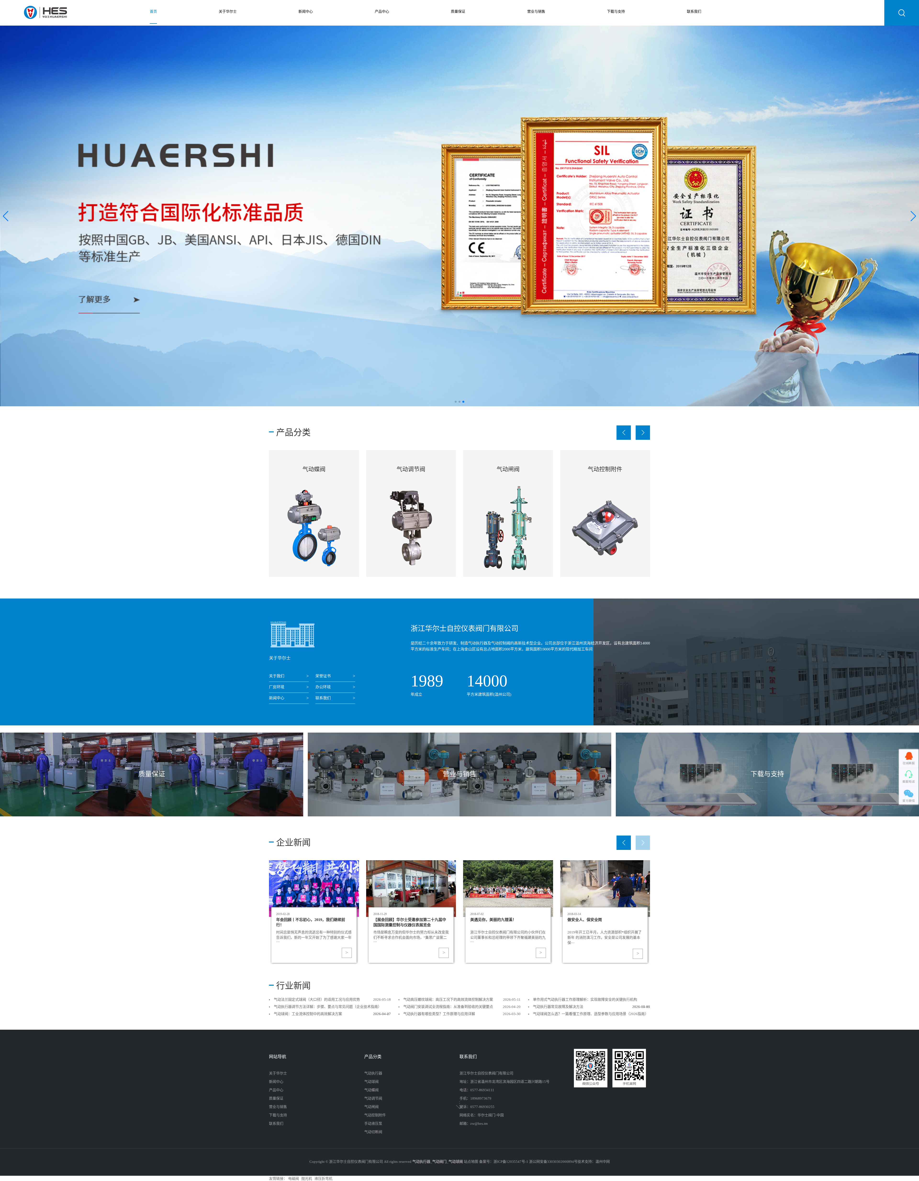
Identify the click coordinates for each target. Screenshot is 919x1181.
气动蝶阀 (371, 1090)
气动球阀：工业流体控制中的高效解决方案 (308, 1014)
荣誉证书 (323, 676)
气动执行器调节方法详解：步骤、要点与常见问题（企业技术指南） (327, 1007)
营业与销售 (536, 12)
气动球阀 (371, 1082)
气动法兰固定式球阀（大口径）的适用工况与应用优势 (317, 1000)
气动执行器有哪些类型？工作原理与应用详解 (439, 1014)
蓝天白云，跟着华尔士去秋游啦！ (305, 920)
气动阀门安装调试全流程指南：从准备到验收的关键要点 (448, 1007)
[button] (913, 216)
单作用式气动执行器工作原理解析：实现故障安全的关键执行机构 (585, 1000)
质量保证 (458, 12)
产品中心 (382, 12)
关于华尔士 (228, 12)
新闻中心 (305, 12)
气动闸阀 (314, 470)
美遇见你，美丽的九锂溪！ (590, 920)
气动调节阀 (373, 1099)
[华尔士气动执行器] (45, 13)
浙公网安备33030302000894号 (553, 1162)
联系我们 (694, 12)
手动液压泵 (508, 470)
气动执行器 (373, 1073)
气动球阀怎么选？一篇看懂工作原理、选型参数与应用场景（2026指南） (590, 1014)
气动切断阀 (605, 470)
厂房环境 (276, 687)
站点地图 (471, 1162)
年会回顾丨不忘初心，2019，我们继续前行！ (407, 922)
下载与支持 (616, 12)
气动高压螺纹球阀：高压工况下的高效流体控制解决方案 (448, 1000)
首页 (153, 12)
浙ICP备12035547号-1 (510, 1162)
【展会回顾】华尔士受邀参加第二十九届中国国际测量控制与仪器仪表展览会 (506, 922)
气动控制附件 (411, 470)
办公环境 (323, 687)
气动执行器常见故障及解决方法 (558, 1007)
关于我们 (276, 676)
